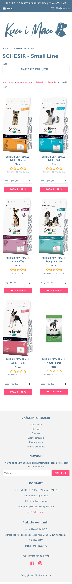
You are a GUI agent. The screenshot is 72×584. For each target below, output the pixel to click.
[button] (18, 168)
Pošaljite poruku (38, 511)
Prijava (60, 473)
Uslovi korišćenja (36, 437)
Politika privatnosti (36, 446)
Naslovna (8, 82)
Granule (52, 82)
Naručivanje (36, 424)
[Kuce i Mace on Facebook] (32, 563)
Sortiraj (6, 63)
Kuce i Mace (45, 575)
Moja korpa (62, 8)
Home (5, 48)
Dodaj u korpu (18, 189)
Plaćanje (36, 428)
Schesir (40, 82)
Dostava (36, 433)
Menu (10, 8)
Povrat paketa (36, 442)
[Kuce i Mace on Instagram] (40, 563)
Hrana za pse (24, 82)
